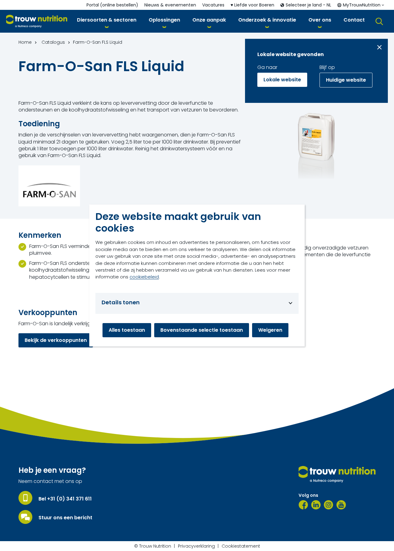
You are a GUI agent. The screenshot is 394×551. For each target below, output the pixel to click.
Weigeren (270, 330)
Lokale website (282, 79)
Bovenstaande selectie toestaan (201, 330)
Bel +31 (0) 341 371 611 (65, 499)
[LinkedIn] (316, 504)
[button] (107, 21)
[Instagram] (328, 504)
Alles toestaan (127, 330)
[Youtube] (341, 504)
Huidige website (346, 79)
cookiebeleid (144, 276)
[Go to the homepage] (337, 474)
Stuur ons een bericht (65, 517)
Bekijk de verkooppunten (56, 340)
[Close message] (379, 47)
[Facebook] (303, 504)
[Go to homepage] (36, 21)
